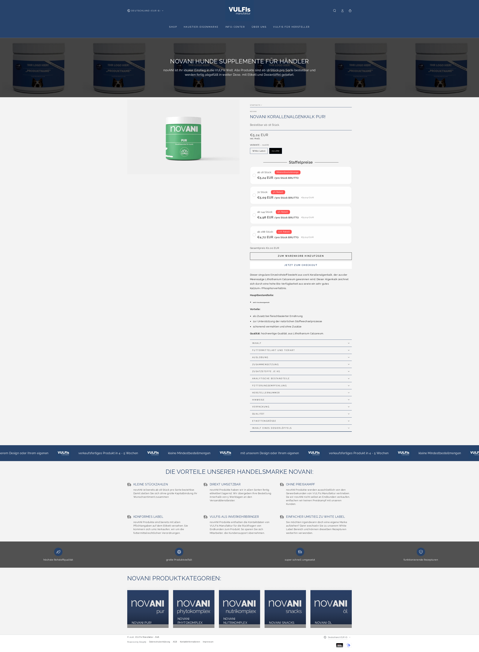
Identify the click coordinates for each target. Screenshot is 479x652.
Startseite (255, 105)
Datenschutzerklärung (159, 642)
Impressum (208, 642)
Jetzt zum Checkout (300, 265)
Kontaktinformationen (190, 642)
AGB (175, 642)
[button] (334, 10)
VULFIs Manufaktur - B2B (147, 637)
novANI (253, 111)
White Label (259, 151)
